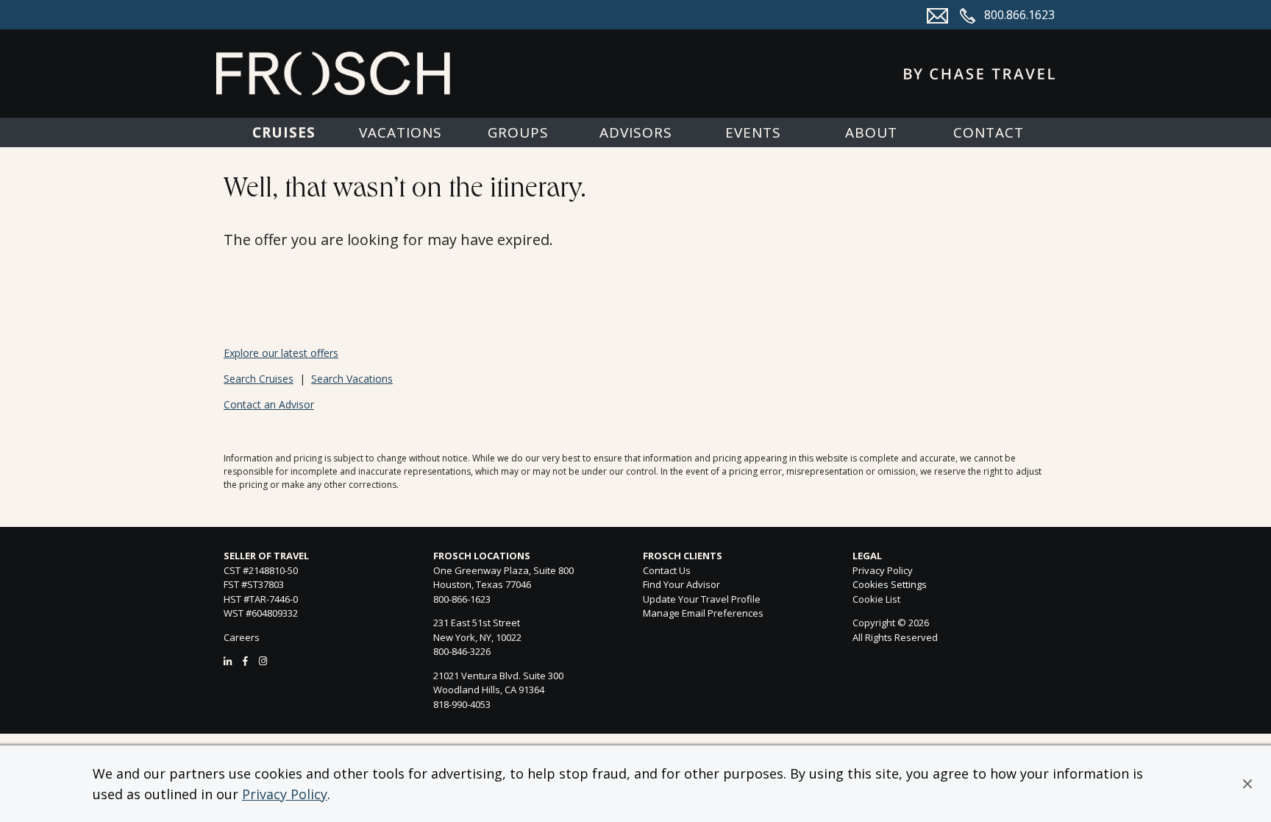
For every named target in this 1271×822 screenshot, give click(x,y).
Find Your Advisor (681, 584)
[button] (1247, 784)
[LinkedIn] (228, 660)
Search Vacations (352, 379)
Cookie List (876, 599)
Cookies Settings (889, 585)
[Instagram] (263, 660)
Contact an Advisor (269, 404)
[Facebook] (245, 660)
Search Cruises (258, 379)
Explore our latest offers (281, 353)
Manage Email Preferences (703, 613)
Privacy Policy (284, 794)
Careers (242, 637)
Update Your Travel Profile (702, 599)
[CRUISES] (283, 132)
